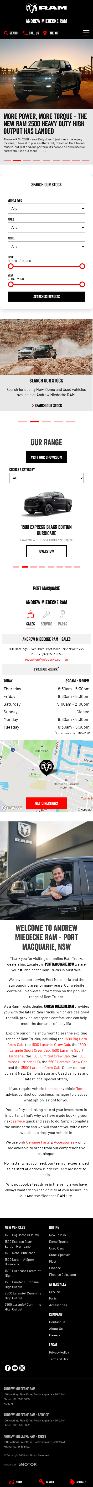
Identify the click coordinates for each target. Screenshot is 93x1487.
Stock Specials (59, 1255)
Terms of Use (58, 1359)
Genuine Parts (38, 1142)
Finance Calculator (62, 1274)
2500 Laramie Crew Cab (68, 1061)
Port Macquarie (46, 588)
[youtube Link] (15, 1368)
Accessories (64, 1142)
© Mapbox (84, 809)
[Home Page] (46, 8)
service (19, 1121)
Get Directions (46, 803)
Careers (54, 1335)
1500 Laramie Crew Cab (50, 1044)
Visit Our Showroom (46, 457)
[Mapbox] (12, 807)
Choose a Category (22, 469)
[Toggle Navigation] (86, 33)
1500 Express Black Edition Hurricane (18, 1243)
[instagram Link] (22, 1368)
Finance (55, 1268)
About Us (56, 1329)
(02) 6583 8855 (52, 654)
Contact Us (57, 1322)
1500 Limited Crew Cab (51, 1056)
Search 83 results (46, 296)
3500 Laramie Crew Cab (40, 1067)
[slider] (11, 266)
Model (11, 238)
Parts (53, 1298)
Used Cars (56, 1248)
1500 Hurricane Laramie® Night (23, 1273)
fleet (80, 1088)
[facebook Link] (8, 1368)
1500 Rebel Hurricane (20, 1253)
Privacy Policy (59, 1352)
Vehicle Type (15, 200)
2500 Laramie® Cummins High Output (23, 1295)
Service (54, 1292)
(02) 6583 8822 (21, 1424)
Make (11, 219)
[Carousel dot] (7, 160)
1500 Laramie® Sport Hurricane (19, 1261)
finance (51, 1088)
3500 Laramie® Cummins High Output (23, 1306)
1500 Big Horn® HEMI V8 (22, 1235)
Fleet (52, 1261)
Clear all (46, 193)
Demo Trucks (58, 1241)
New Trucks (57, 1235)
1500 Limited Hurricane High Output (22, 1284)
